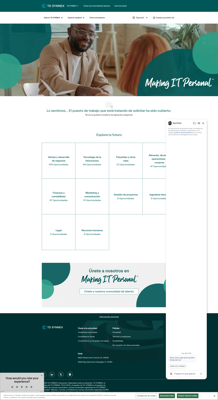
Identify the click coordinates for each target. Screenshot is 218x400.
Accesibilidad (118, 341)
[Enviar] (201, 373)
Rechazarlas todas (167, 396)
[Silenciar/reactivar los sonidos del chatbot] (199, 123)
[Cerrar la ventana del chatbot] (203, 123)
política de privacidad (182, 133)
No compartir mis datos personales (126, 345)
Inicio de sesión (120, 6)
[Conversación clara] (194, 123)
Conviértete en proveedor (88, 332)
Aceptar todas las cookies (187, 396)
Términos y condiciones (122, 337)
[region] (186, 248)
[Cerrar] (214, 395)
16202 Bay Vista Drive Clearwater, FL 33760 (95, 362)
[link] (109, 291)
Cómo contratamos (97, 18)
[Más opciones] (171, 373)
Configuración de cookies (146, 396)
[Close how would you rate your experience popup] (42, 375)
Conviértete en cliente (86, 337)
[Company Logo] (53, 6)
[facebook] (51, 374)
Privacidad (117, 332)
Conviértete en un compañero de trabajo (93, 341)
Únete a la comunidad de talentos (97, 6)
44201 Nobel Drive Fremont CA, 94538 (93, 358)
